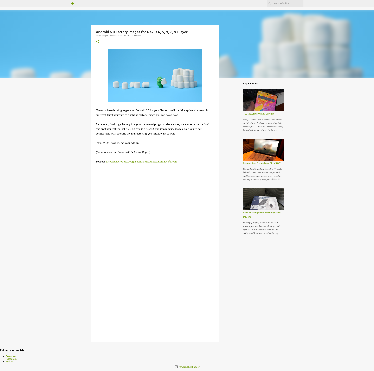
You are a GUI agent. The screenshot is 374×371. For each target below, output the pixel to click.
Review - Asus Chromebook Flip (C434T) (262, 163)
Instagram (11, 359)
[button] (97, 42)
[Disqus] (155, 220)
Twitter (9, 361)
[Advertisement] (233, 126)
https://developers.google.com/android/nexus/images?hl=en (141, 161)
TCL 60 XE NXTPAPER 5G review (258, 114)
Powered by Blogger (189, 367)
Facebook (11, 356)
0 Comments (136, 36)
